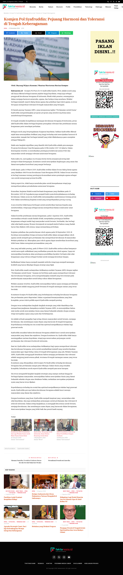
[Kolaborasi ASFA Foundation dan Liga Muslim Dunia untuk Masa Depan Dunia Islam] (21, 425)
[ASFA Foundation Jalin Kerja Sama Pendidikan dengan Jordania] (67, 425)
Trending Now (21, 492)
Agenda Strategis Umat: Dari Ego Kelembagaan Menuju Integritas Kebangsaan (15, 528)
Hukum (50, 7)
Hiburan (108, 7)
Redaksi (41, 563)
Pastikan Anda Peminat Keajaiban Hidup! (13, 498)
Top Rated (12, 492)
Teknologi (88, 7)
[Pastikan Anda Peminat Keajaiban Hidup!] (16, 481)
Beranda (33, 7)
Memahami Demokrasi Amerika (59, 460)
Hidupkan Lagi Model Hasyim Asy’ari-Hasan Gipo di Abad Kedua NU (71, 499)
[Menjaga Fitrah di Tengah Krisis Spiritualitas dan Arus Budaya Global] (73, 512)
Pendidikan (78, 7)
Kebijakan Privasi (91, 563)
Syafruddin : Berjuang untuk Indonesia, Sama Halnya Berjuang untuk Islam (43, 434)
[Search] (108, 1)
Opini (5, 28)
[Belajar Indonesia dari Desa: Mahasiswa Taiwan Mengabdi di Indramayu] (44, 481)
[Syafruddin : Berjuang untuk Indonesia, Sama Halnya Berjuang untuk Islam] (44, 425)
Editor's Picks (10, 491)
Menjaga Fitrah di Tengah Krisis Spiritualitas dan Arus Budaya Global (72, 530)
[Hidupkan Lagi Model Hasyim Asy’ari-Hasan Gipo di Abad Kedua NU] (73, 481)
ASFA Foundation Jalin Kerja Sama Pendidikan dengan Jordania (66, 434)
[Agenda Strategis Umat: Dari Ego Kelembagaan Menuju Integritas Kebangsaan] (16, 512)
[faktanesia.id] (14, 7)
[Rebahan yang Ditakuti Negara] (44, 512)
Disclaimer (77, 563)
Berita (41, 7)
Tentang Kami (30, 563)
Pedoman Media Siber (63, 563)
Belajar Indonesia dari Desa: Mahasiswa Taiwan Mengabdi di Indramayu (44, 496)
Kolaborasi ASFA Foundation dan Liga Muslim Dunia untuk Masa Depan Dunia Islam (20, 434)
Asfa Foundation (10, 448)
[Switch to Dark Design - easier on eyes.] (27, 1)
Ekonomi (59, 7)
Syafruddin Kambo (23, 448)
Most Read (19, 491)
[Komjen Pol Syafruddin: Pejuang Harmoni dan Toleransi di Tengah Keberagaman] (36, 80)
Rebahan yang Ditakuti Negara (44, 526)
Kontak (49, 563)
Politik (68, 7)
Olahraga (99, 7)
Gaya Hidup (116, 7)
